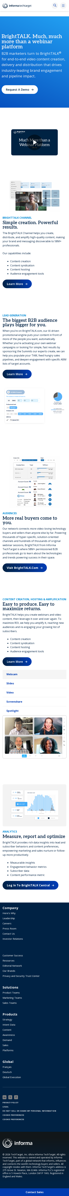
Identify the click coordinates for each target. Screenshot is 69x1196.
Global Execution (12, 1077)
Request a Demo (17, 89)
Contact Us (9, 933)
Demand (7, 1040)
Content (7, 1029)
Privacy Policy (10, 1102)
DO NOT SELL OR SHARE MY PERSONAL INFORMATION (29, 1111)
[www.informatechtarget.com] (19, 5)
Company (10, 908)
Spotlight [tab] (12, 711)
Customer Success (13, 955)
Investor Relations (13, 938)
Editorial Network (12, 965)
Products (10, 1014)
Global (8, 1061)
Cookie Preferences (13, 1115)
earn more (15, 284)
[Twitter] (10, 1097)
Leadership (9, 918)
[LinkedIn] (4, 1097)
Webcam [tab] (11, 674)
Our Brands (9, 970)
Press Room (9, 928)
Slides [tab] (10, 683)
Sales (5, 1045)
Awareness (9, 1034)
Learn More (15, 374)
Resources (8, 960)
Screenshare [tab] (14, 701)
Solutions (10, 987)
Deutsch (7, 1072)
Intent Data (9, 1024)
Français (7, 1066)
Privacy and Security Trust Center (21, 975)
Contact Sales (34, 1192)
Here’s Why (9, 913)
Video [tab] (10, 692)
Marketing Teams (12, 997)
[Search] (55, 5)
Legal (6, 1107)
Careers (7, 923)
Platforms (8, 1050)
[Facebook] (16, 1097)
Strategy (7, 1019)
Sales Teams (10, 1002)
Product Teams (11, 992)
